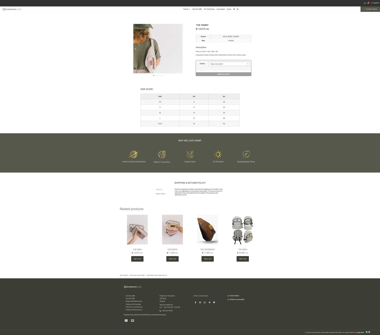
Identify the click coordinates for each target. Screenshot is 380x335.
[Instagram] (200, 302)
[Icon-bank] (145, 320)
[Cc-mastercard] (132, 320)
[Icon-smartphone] (138, 320)
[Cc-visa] (126, 320)
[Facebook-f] (195, 302)
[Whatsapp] (205, 302)
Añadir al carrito (223, 74)
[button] (186, 9)
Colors (202, 63)
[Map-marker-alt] (214, 302)
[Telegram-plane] (209, 302)
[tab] (164, 189)
